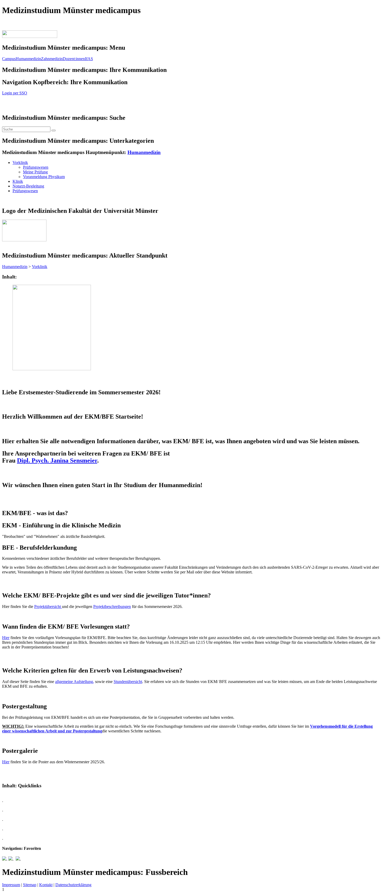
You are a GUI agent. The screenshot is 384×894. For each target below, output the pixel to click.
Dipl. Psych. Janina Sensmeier (57, 460)
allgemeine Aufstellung (74, 681)
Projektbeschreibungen (112, 606)
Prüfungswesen (35, 167)
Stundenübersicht (128, 681)
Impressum (11, 884)
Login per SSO (14, 93)
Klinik (18, 181)
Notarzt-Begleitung (28, 186)
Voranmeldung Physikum (44, 176)
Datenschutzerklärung (73, 884)
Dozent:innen (74, 58)
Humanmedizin (28, 58)
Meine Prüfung (35, 172)
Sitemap (29, 884)
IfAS (89, 58)
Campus (9, 58)
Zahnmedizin (52, 58)
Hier (5, 637)
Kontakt (46, 884)
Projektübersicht (48, 606)
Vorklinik (20, 162)
